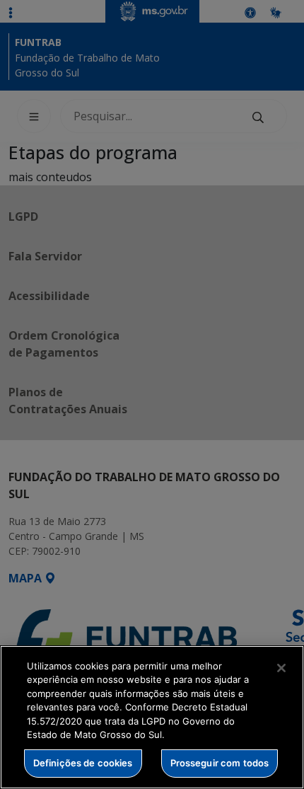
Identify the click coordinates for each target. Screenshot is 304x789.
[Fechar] (281, 668)
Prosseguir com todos (219, 762)
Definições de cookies (83, 762)
